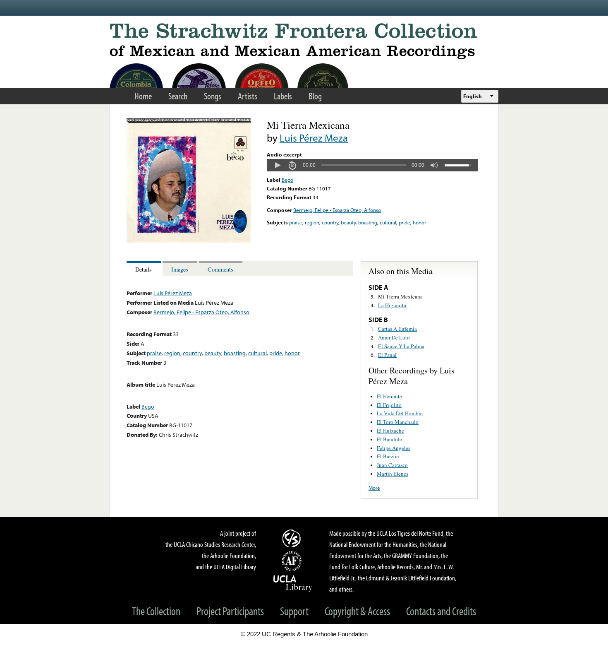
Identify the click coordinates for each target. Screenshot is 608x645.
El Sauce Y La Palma (401, 346)
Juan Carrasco (392, 465)
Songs (212, 96)
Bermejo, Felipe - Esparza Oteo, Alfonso (337, 210)
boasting (367, 222)
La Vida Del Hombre (400, 413)
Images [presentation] (179, 269)
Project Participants (230, 611)
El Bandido (389, 439)
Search (177, 96)
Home (143, 96)
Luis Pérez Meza (314, 137)
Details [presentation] (143, 269)
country (330, 222)
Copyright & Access (357, 611)
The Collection (156, 611)
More (374, 487)
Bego (287, 179)
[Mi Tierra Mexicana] (189, 240)
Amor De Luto (394, 337)
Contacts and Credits (441, 611)
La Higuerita (392, 305)
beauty (348, 222)
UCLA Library (292, 583)
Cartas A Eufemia (397, 328)
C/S (292, 538)
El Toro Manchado (398, 422)
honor (419, 222)
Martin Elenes (392, 473)
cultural (388, 222)
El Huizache (390, 430)
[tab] (145, 269)
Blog (315, 96)
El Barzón (388, 456)
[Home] (304, 41)
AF (292, 561)
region (312, 222)
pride (404, 222)
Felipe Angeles (393, 448)
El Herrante (389, 396)
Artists (247, 96)
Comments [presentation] (220, 269)
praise (295, 222)
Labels (283, 96)
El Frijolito (389, 405)
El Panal (387, 355)
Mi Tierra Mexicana (400, 296)
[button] (277, 165)
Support (294, 611)
